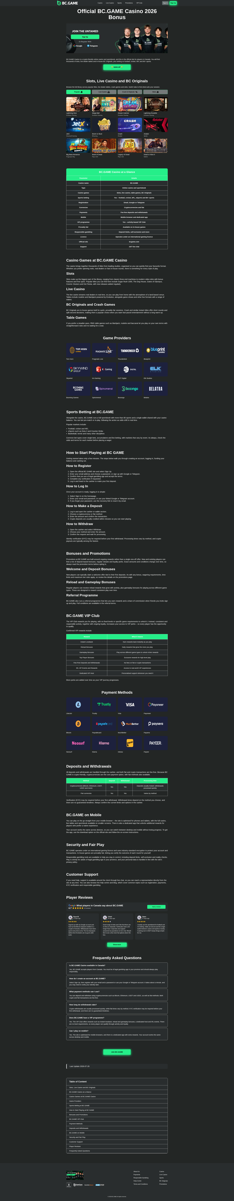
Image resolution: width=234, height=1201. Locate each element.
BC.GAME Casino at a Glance (80, 1092)
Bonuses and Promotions (78, 1115)
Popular (77, 92)
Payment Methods (76, 1124)
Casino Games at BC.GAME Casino (82, 1096)
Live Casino (103, 92)
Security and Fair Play (77, 1137)
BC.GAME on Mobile (76, 1133)
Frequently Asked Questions (79, 1151)
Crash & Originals (128, 92)
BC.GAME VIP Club (76, 1119)
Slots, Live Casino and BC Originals (82, 1087)
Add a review (156, 907)
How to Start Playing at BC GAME (81, 1110)
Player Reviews (75, 1146)
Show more (117, 944)
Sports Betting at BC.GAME (79, 1105)
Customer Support (76, 1142)
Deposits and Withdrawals (78, 1128)
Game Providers (75, 1101)
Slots (154, 92)
